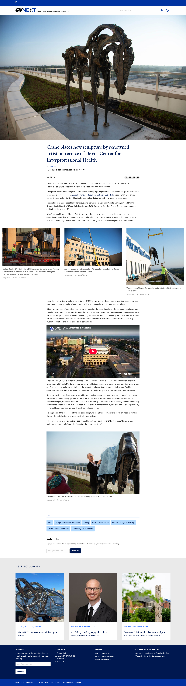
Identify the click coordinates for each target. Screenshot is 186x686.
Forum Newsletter (102, 659)
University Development (83, 529)
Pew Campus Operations (58, 529)
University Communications (154, 656)
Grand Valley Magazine (104, 656)
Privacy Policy (44, 682)
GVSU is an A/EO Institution (26, 682)
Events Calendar (101, 653)
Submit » (75, 551)
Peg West (52, 166)
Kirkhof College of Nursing (123, 523)
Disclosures (55, 682)
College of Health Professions (67, 523)
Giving (86, 523)
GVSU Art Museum (100, 523)
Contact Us (59, 661)
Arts (50, 523)
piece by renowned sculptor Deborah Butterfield (93, 195)
